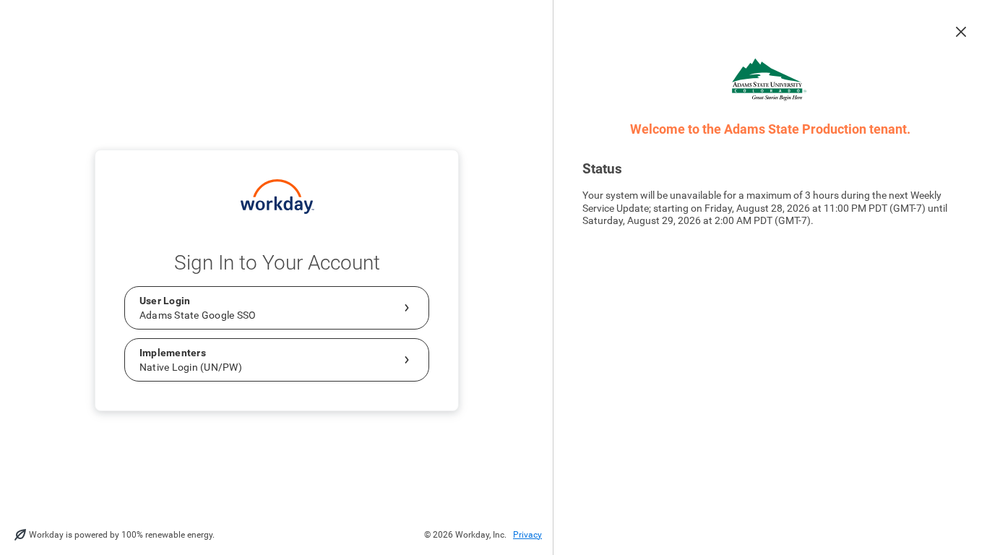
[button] (961, 31)
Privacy (527, 535)
